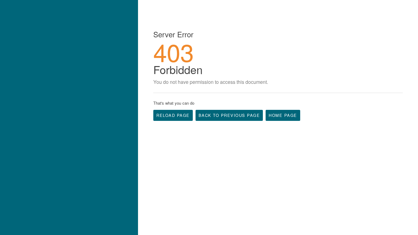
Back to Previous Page (229, 115)
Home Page (283, 115)
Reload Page (173, 115)
